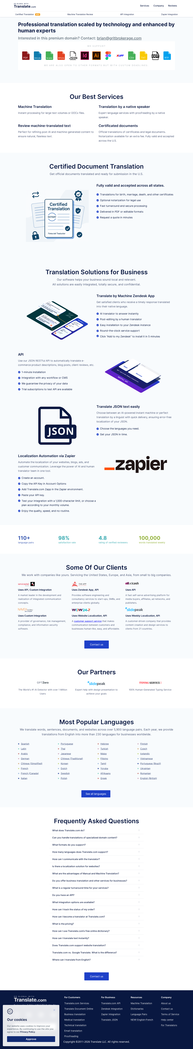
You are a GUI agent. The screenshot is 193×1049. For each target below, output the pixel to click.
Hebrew (104, 743)
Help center (167, 1019)
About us (166, 1003)
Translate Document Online (78, 1008)
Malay (103, 753)
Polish (64, 778)
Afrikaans (105, 773)
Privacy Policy (27, 1032)
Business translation (74, 1014)
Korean (64, 763)
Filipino (104, 758)
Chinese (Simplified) (31, 763)
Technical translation (75, 1025)
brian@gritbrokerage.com (119, 38)
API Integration (127, 14)
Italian (24, 778)
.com (25, 6)
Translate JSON (109, 1019)
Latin (23, 748)
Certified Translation (27, 14)
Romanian (145, 773)
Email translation (73, 1030)
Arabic (24, 753)
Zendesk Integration (111, 1008)
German (25, 758)
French (24, 768)
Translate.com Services (76, 1003)
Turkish (104, 748)
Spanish (25, 743)
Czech (143, 748)
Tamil (103, 763)
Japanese (66, 753)
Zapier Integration (169, 14)
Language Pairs (139, 1014)
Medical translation (74, 1019)
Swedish (65, 773)
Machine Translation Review (80, 14)
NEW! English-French (142, 1019)
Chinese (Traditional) (72, 758)
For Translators (169, 1025)
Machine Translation (141, 1003)
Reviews (172, 5)
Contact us (96, 644)
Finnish (144, 743)
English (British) (148, 778)
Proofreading (71, 1036)
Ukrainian (145, 768)
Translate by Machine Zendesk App (125, 296)
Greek (103, 778)
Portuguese (67, 743)
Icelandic (145, 753)
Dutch (64, 768)
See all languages (96, 793)
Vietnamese (146, 758)
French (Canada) (30, 773)
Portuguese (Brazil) (150, 763)
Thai (63, 748)
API (21, 354)
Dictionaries (137, 1008)
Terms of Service (170, 1014)
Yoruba (104, 768)
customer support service (88, 621)
